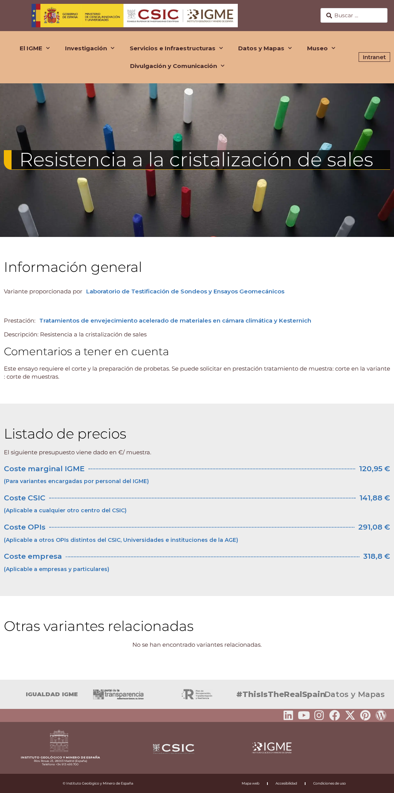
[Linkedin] (288, 715)
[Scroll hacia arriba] (376, 782)
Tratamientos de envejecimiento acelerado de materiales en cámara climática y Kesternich (175, 320)
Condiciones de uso (329, 783)
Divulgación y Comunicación (173, 66)
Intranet (374, 57)
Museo (317, 48)
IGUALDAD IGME (52, 694)
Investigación (86, 48)
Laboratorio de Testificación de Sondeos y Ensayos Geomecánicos (185, 291)
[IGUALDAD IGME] (9, 694)
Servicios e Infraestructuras (172, 48)
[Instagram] (319, 715)
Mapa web (250, 783)
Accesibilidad (286, 783)
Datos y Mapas (261, 48)
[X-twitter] (350, 715)
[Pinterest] (365, 715)
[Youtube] (304, 715)
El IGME (31, 48)
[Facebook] (334, 715)
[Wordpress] (381, 715)
